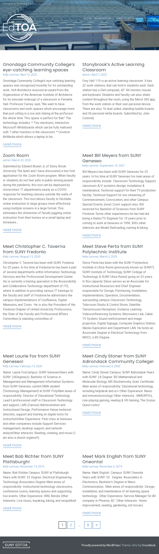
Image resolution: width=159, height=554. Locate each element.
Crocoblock (149, 545)
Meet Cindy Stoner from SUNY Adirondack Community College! (118, 358)
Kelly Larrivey (11, 74)
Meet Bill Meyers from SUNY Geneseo (111, 158)
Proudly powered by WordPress (101, 545)
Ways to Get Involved (130, 18)
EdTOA (88, 18)
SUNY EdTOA (16, 545)
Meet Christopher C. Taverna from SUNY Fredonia (34, 249)
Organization (102, 18)
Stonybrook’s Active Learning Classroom (113, 67)
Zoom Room (16, 155)
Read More (12, 144)
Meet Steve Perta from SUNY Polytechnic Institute (112, 249)
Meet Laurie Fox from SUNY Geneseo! (31, 358)
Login (152, 18)
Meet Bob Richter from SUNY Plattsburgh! (33, 459)
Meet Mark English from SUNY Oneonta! (114, 459)
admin (86, 74)
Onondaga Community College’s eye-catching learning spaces (39, 67)
